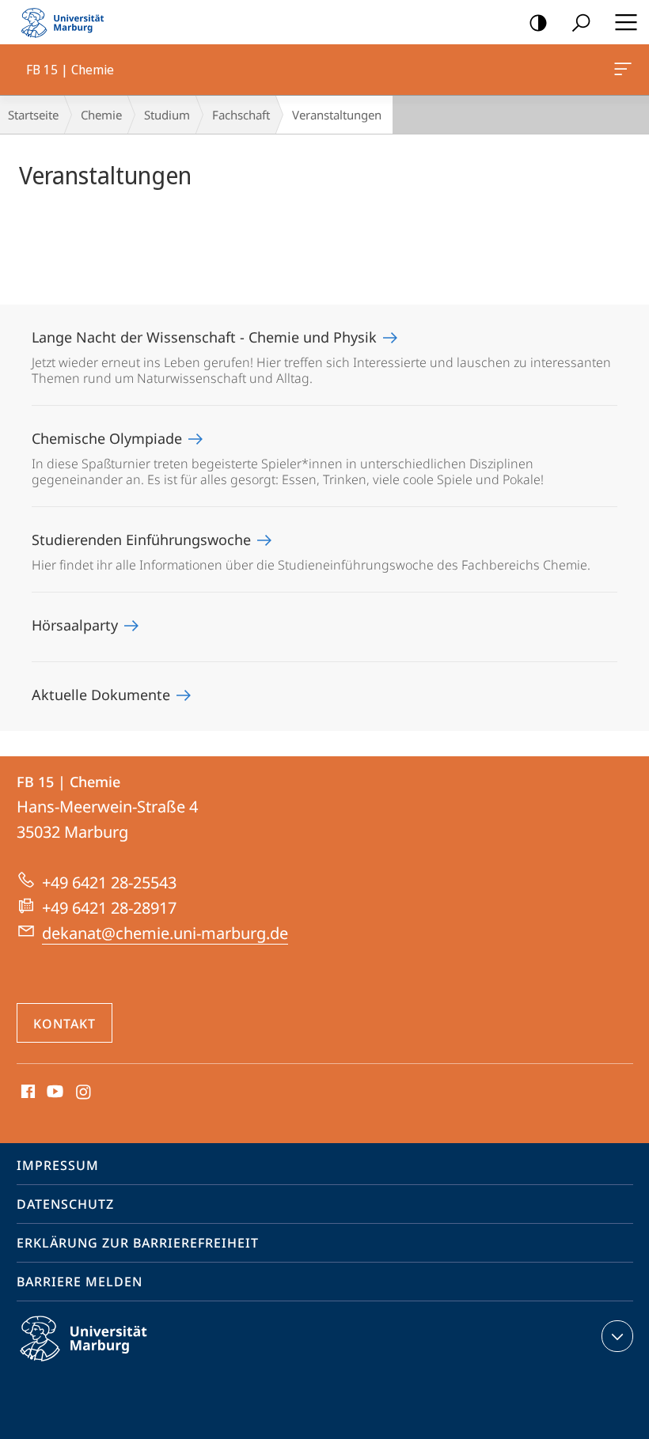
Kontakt (64, 1023)
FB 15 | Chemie (625, 69)
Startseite (33, 115)
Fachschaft (241, 115)
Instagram (84, 1092)
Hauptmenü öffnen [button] (625, 22)
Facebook (26, 1092)
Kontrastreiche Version (538, 22)
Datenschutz (65, 1204)
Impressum (58, 1165)
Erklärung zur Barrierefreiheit (138, 1243)
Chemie (101, 115)
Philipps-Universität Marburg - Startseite (67, 22)
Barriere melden (79, 1281)
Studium (167, 115)
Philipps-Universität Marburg (111, 1364)
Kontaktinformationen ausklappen (617, 1336)
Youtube (53, 1092)
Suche (581, 22)
